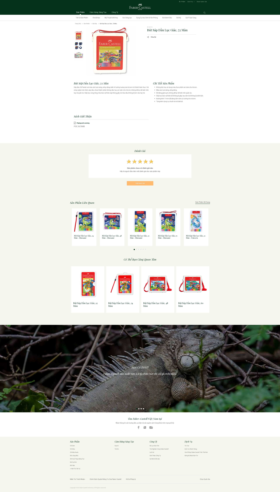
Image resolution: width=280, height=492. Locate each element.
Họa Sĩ (116, 445)
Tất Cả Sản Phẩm (82, 18)
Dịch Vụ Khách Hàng (191, 449)
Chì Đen (72, 445)
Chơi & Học (96, 18)
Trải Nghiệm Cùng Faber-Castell (159, 449)
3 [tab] (138, 249)
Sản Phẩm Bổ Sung (202, 202)
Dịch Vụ (190, 1)
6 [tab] (145, 249)
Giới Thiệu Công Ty (155, 455)
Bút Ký (179, 18)
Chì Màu (72, 449)
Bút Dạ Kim (73, 462)
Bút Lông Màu (74, 455)
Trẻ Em (117, 449)
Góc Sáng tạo (127, 18)
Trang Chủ (78, 23)
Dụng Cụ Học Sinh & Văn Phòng (147, 18)
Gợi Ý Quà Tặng (191, 18)
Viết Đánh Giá (140, 183)
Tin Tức (187, 445)
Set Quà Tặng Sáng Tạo (77, 459)
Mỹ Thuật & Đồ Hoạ (111, 18)
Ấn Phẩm (182, 1)
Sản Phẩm (87, 23)
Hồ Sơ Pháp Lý (131, 479)
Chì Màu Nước (74, 452)
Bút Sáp (95, 23)
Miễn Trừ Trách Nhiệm (77, 479)
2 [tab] (136, 249)
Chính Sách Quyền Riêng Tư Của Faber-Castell (105, 479)
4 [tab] (141, 249)
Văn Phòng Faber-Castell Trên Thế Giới (196, 452)
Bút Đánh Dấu (167, 18)
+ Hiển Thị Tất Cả (75, 468)
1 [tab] (134, 249)
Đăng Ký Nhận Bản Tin (191, 455)
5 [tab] (143, 249)
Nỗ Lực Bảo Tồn (154, 445)
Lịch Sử (152, 452)
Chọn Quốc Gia (202, 1)
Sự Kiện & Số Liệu (155, 459)
